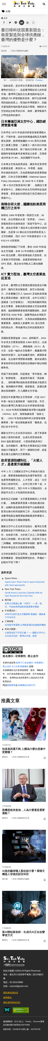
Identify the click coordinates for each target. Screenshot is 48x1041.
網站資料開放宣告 (11, 1002)
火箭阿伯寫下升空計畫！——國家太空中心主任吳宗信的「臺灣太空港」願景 (25, 634)
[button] (44, 4)
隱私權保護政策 (10, 993)
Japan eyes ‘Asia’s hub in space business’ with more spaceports (25, 583)
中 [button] (22, 22)
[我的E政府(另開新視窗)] (7, 1010)
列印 (27, 22)
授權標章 (11, 685)
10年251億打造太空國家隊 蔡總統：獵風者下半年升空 (25, 616)
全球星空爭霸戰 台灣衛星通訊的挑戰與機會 (25, 625)
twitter (10, 22)
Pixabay (39, 80)
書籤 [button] (33, 22)
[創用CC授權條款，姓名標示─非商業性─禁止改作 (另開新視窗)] (13, 650)
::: (2, 17)
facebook (4, 22)
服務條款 (7, 997)
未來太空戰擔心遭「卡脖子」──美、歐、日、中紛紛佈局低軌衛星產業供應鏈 (24, 605)
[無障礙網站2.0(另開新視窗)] (21, 1010)
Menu (4, 4)
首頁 (5, 18)
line (15, 22)
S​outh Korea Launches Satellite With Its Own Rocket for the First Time (23, 594)
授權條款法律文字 (26, 685)
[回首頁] (24, 4)
